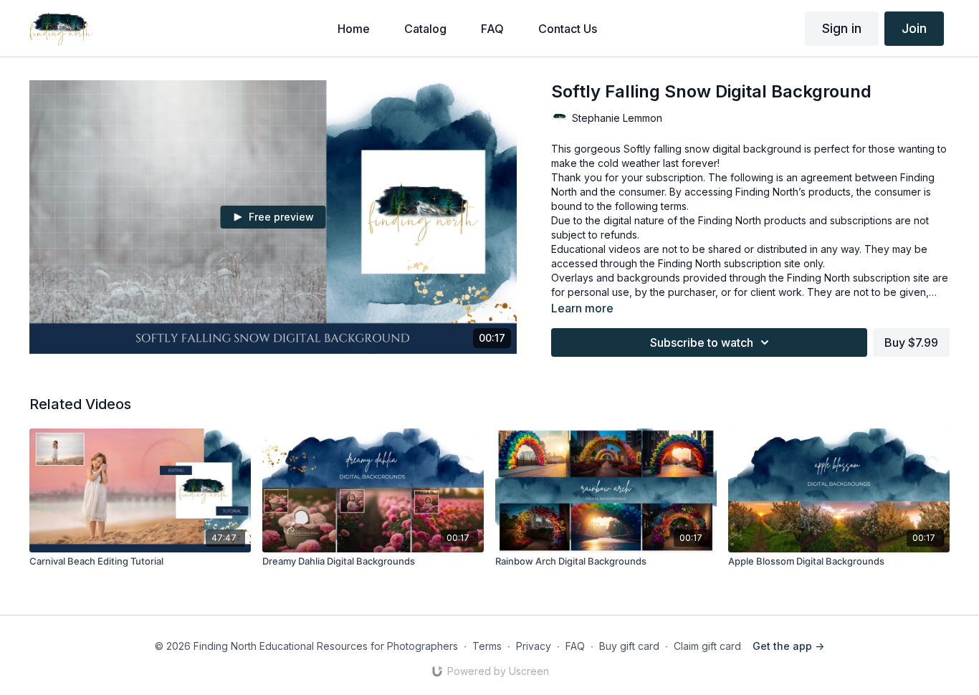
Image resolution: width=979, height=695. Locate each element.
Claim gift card (707, 646)
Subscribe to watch (701, 342)
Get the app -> (788, 646)
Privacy (533, 646)
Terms (487, 646)
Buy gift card (629, 646)
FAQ (575, 646)
